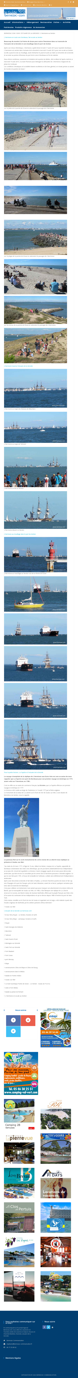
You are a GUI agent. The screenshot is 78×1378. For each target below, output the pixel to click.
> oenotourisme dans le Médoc (14, 972)
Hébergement (33, 22)
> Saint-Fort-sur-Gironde (12, 947)
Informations (17, 22)
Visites (56, 22)
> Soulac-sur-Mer (9, 907)
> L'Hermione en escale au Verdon (15, 996)
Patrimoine (9, 27)
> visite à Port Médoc (11, 988)
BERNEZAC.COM (9, 33)
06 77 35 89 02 (11, 1347)
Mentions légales (13, 1358)
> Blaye (6, 963)
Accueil (7, 22)
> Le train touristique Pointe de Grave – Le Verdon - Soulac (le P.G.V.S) (27, 984)
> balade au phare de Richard (13, 992)
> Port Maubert (9, 951)
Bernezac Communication (46, 1375)
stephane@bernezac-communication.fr (19, 1344)
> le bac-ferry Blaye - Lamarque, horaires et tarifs (20, 919)
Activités (67, 22)
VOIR (18, 33)
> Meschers (8, 931)
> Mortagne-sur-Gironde (12, 943)
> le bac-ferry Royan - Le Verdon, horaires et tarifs (20, 915)
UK (51, 5)
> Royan (6, 923)
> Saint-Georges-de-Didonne (13, 927)
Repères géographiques (12, 5)
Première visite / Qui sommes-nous (15, 2)
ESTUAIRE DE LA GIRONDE (30, 33)
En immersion (39, 27)
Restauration (46, 22)
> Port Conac (8, 955)
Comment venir (26, 5)
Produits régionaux (23, 27)
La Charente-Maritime (41, 5)
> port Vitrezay (9, 959)
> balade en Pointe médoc (12, 976)
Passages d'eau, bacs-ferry (36, 2)
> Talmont (7, 935)
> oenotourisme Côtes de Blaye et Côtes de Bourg (20, 967)
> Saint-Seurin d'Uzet (11, 939)
